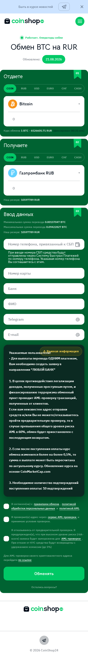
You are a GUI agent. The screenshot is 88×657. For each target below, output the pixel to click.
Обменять (44, 573)
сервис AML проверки (62, 517)
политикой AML (69, 508)
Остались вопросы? (44, 587)
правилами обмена (46, 504)
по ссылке (25, 560)
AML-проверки (71, 538)
